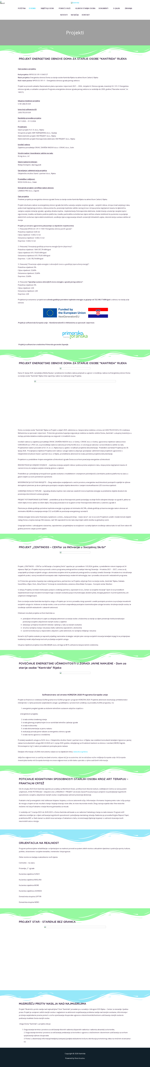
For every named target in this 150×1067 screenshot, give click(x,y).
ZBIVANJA (128, 8)
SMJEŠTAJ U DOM (47, 8)
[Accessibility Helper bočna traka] (2, 2)
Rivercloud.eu (80, 1058)
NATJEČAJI (75, 15)
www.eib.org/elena (80, 752)
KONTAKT (86, 15)
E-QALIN (116, 8)
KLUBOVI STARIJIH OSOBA (85, 8)
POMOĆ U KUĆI (64, 8)
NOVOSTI (64, 15)
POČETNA (22, 8)
